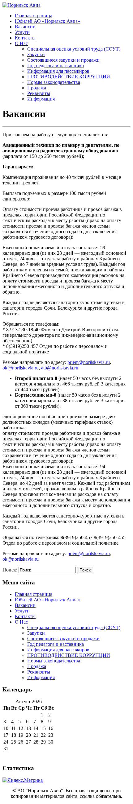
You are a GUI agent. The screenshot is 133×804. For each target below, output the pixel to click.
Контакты (25, 37)
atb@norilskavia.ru (59, 367)
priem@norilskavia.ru (88, 362)
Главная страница (33, 15)
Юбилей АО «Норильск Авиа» (47, 21)
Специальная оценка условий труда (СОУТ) (73, 49)
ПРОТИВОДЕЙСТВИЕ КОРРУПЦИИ (68, 76)
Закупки (36, 54)
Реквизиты (38, 93)
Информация (41, 98)
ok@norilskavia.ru (20, 367)
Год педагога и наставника (55, 65)
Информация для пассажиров (58, 71)
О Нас (21, 43)
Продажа (36, 87)
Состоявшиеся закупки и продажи (63, 60)
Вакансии (25, 26)
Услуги (22, 32)
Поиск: (9, 569)
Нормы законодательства (53, 82)
